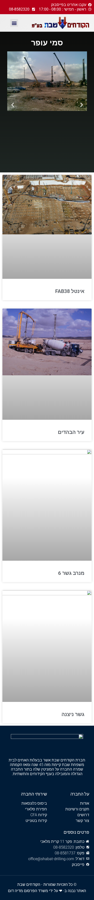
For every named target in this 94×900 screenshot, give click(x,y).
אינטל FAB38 (69, 291)
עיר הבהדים (71, 432)
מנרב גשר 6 (71, 573)
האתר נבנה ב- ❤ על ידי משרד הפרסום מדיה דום (47, 890)
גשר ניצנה (72, 714)
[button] (14, 23)
